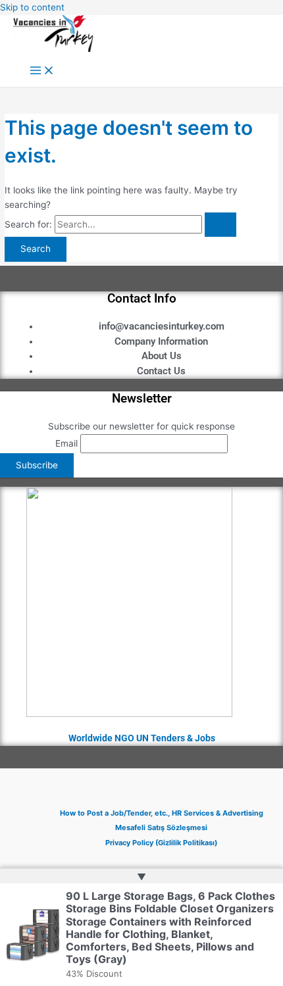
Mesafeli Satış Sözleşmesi (161, 827)
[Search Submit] (220, 224)
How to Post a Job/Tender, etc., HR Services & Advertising (161, 813)
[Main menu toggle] (42, 71)
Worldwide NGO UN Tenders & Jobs (141, 738)
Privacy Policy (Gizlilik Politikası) (161, 842)
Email (66, 443)
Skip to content (32, 7)
